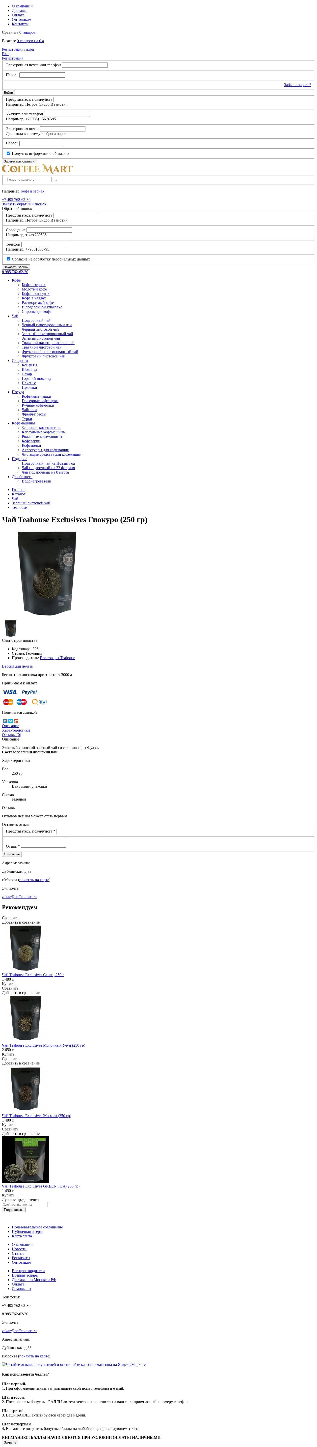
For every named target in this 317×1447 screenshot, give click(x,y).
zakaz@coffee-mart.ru (19, 897)
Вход (6, 54)
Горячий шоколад (36, 378)
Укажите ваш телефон (24, 114)
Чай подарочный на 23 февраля (48, 468)
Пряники (29, 387)
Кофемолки (31, 445)
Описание (10, 726)
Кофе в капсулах (36, 293)
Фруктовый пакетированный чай (50, 352)
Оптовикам (21, 19)
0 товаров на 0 (30, 41)
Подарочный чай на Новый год (48, 463)
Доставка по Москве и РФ (34, 1280)
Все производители (28, 1271)
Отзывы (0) (11, 735)
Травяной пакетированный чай (48, 343)
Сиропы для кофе (36, 311)
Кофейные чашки (36, 396)
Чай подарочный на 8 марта (45, 472)
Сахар (27, 374)
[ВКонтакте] (5, 721)
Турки (27, 419)
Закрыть (10, 1442)
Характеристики (16, 730)
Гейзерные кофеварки (40, 401)
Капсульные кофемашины (44, 432)
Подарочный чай (36, 320)
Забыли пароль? (297, 85)
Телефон (13, 244)
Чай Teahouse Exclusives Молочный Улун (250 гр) (43, 1045)
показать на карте (34, 880)
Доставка (19, 10)
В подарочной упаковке (42, 307)
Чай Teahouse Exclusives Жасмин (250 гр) (36, 1116)
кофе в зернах (32, 191)
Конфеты (29, 365)
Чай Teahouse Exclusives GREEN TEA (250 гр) (40, 1186)
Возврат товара (25, 1275)
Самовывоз (21, 1288)
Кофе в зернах (34, 285)
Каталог (19, 494)
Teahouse (19, 507)
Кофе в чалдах (34, 298)
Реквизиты (21, 1258)
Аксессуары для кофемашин (45, 450)
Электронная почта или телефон (33, 65)
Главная (18, 489)
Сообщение (16, 230)
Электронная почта (22, 129)
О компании (22, 6)
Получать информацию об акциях (40, 153)
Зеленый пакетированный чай (47, 334)
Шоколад (29, 369)
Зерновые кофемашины (41, 427)
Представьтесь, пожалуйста (29, 99)
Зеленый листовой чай (41, 338)
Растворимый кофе (38, 302)
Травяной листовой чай (42, 347)
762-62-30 (16, 199)
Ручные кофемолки (38, 405)
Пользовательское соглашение (37, 1227)
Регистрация (12, 58)
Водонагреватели (36, 481)
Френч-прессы (34, 414)
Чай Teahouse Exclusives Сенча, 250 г (33, 975)
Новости (19, 1249)
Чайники (29, 410)
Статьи (18, 1253)
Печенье (29, 383)
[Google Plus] (16, 721)
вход (18, 49)
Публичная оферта (27, 1231)
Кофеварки (31, 441)
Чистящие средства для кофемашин (51, 454)
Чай (15, 498)
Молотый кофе (34, 289)
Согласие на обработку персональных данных (50, 259)
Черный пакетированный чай (47, 325)
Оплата (18, 15)
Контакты (20, 24)
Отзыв (13, 846)
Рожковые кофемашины (42, 436)
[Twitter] (10, 721)
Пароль (12, 75)
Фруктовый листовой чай (43, 356)
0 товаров (27, 32)
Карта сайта (22, 1236)
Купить (8, 984)
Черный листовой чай (40, 329)
